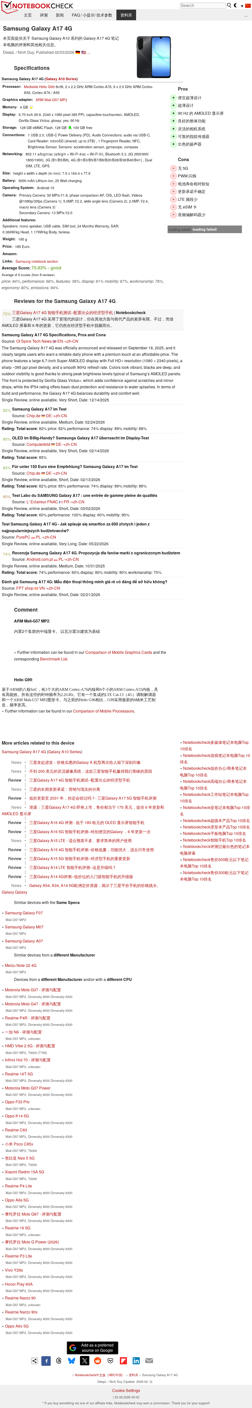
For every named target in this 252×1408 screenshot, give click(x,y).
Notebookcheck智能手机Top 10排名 (214, 840)
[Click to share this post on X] (84, 1360)
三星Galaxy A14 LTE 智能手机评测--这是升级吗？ (72, 867)
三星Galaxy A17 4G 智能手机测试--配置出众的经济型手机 (62, 312)
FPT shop (24, 588)
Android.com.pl (40, 559)
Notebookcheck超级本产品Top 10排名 (216, 820)
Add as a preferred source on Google (97, 1347)
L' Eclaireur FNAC (42, 502)
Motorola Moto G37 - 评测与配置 (33, 990)
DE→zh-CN (56, 415)
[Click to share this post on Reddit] (97, 1360)
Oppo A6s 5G (17, 1200)
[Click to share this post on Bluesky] (71, 1361)
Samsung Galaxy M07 (24, 927)
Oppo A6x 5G (17, 1326)
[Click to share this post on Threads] (58, 1361)
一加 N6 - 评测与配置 (23, 1032)
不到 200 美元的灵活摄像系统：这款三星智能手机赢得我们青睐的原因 (90, 771)
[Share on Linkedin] (136, 1360)
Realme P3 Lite (18, 1256)
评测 (44, 15)
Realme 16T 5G (19, 1074)
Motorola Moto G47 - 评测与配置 (33, 1004)
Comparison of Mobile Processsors (103, 711)
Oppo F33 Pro (17, 1102)
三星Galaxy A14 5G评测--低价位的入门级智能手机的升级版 (81, 876)
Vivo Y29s (14, 1270)
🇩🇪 (77, 52)
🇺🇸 (83, 52)
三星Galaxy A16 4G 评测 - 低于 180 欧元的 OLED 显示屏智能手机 (86, 822)
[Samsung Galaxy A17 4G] (153, 57)
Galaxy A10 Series (61, 78)
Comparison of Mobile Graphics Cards (118, 652)
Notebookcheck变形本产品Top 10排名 (216, 827)
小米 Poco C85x (19, 1144)
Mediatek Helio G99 (39, 86)
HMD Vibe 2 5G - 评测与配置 (30, 1046)
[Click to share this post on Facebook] (46, 1361)
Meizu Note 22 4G (20, 965)
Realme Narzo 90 (20, 1298)
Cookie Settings (126, 1390)
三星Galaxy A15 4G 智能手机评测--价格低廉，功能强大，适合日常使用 (91, 849)
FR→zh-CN (74, 502)
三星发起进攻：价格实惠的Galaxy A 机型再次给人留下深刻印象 (85, 762)
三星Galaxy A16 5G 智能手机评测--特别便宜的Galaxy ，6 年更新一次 (90, 831)
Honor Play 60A (19, 1284)
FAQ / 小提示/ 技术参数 (92, 15)
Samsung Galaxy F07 (24, 913)
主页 (28, 15)
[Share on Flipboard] (123, 1360)
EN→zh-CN (67, 341)
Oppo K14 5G (17, 1116)
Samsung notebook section (37, 261)
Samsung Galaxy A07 (24, 941)
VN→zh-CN (49, 588)
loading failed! (179, 229)
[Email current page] (149, 1361)
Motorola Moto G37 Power (27, 1088)
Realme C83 (16, 1130)
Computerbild (38, 444)
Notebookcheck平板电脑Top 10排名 (214, 833)
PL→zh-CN (46, 537)
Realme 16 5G (17, 1228)
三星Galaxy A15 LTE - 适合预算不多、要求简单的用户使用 (80, 840)
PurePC (23, 537)
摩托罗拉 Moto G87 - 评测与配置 (33, 1214)
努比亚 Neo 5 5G (19, 1158)
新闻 (60, 15)
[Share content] (34, 1361)
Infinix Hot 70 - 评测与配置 (28, 1060)
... (246, 15)
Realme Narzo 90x (21, 1312)
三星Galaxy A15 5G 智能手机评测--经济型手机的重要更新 (79, 858)
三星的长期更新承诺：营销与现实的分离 (64, 789)
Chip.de (33, 415)
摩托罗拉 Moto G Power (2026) (32, 1242)
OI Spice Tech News (34, 341)
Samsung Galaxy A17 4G (24, 751)
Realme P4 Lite (18, 1186)
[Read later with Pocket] (110, 1360)
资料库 (126, 15)
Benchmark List (53, 659)
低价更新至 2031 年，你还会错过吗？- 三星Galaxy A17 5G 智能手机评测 (93, 798)
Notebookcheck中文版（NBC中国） (100, 1374)
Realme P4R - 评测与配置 (27, 1018)
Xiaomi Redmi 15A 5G (24, 1172)
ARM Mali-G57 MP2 (51, 99)
